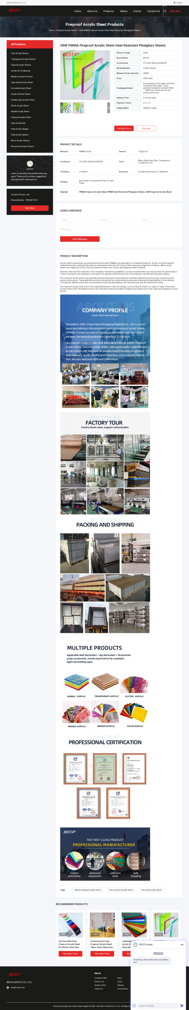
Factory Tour (99, 982)
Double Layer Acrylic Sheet (23, 100)
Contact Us (98, 989)
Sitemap (120, 985)
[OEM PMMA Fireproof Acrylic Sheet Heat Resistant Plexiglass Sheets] (85, 75)
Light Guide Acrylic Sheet (22, 82)
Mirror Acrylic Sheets (20, 140)
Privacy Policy (122, 989)
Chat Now (30, 208)
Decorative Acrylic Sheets (22, 146)
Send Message (80, 239)
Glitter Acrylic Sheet (20, 106)
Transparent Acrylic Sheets (23, 59)
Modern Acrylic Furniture (22, 76)
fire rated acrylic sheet (152, 890)
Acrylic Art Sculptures (20, 71)
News (119, 978)
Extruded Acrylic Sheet (21, 88)
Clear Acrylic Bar (18, 123)
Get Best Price (124, 128)
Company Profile (100, 978)
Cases (119, 982)
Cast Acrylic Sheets (20, 53)
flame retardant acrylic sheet (88, 890)
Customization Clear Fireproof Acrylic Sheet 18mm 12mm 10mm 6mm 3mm (101, 944)
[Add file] (134, 1006)
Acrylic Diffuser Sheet (21, 94)
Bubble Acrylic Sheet (20, 111)
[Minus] (182, 944)
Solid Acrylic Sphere (20, 135)
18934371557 (31, 200)
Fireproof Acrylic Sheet (66, 30)
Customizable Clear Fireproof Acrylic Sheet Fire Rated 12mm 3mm (69, 944)
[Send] (182, 1006)
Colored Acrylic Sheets (21, 65)
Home (51, 30)
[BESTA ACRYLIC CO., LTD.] (16, 11)
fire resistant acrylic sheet (121, 890)
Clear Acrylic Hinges (20, 129)
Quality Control (100, 985)
